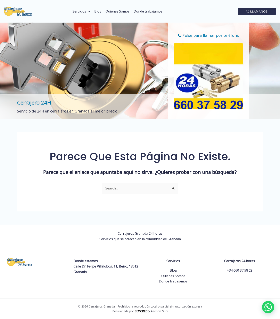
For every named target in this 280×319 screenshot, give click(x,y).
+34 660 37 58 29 (240, 270)
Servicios (79, 11)
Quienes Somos (118, 11)
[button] (268, 307)
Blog (97, 11)
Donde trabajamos (148, 11)
